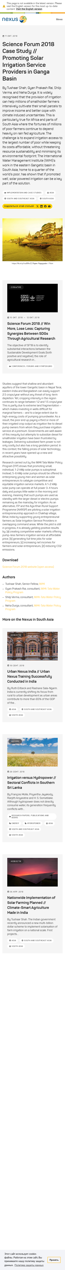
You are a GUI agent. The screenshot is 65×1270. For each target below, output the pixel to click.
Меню (59, 19)
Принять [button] (54, 1260)
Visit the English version (29, 8)
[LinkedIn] (41, 206)
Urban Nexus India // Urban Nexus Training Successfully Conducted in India (29, 676)
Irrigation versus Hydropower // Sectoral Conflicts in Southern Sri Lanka (31, 782)
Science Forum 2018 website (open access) (28, 566)
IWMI (42, 584)
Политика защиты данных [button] (29, 1265)
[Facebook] (45, 206)
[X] (37, 206)
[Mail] (49, 206)
